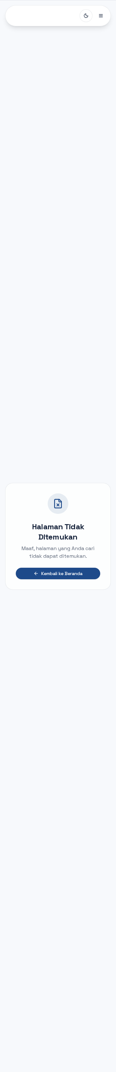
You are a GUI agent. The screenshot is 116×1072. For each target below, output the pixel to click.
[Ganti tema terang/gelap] (86, 15)
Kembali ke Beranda (61, 573)
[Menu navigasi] (101, 15)
